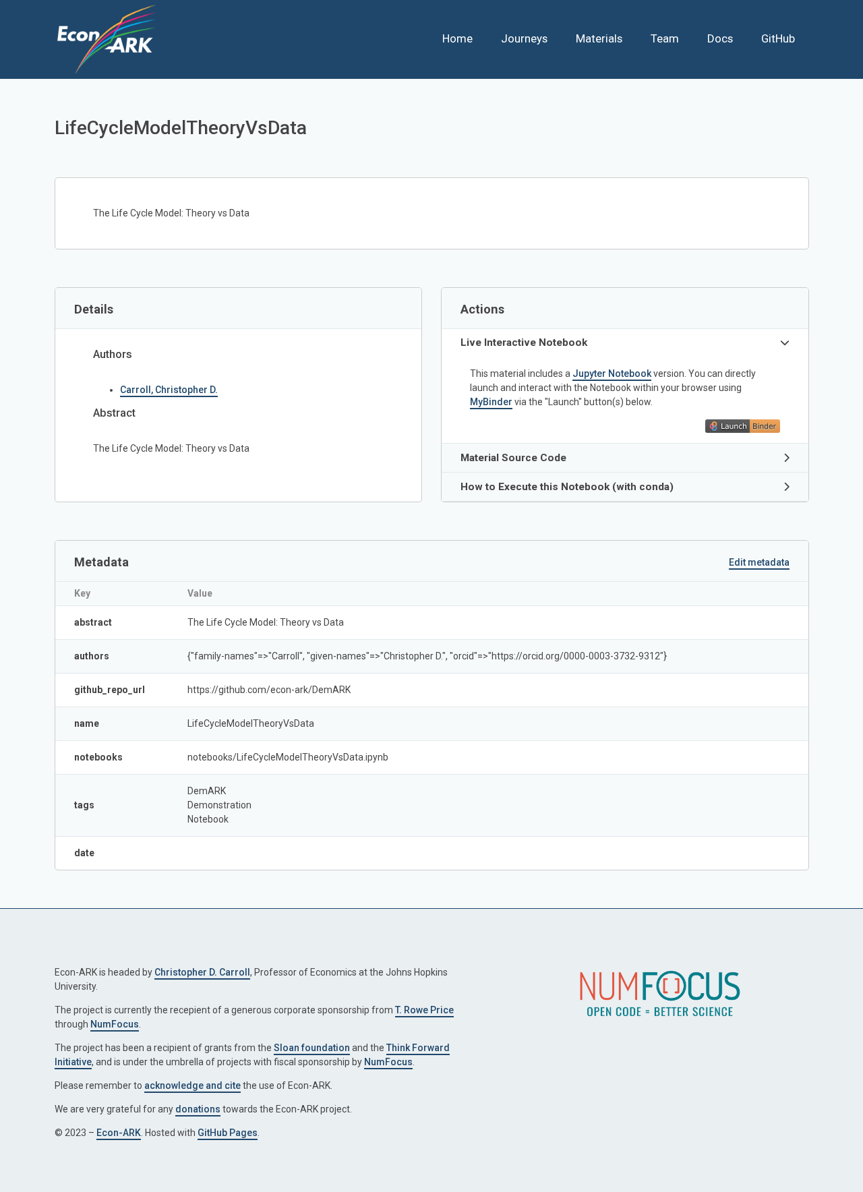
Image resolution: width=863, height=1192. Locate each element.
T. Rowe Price (424, 1010)
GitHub (778, 38)
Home (457, 38)
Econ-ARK (118, 1132)
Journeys (524, 38)
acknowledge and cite (192, 1085)
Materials (599, 38)
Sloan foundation (312, 1047)
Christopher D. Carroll (202, 972)
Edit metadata (759, 562)
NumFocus (114, 1024)
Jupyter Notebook (611, 373)
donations (197, 1109)
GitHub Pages (228, 1132)
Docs (720, 38)
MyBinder (491, 401)
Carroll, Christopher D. (169, 389)
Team (665, 38)
